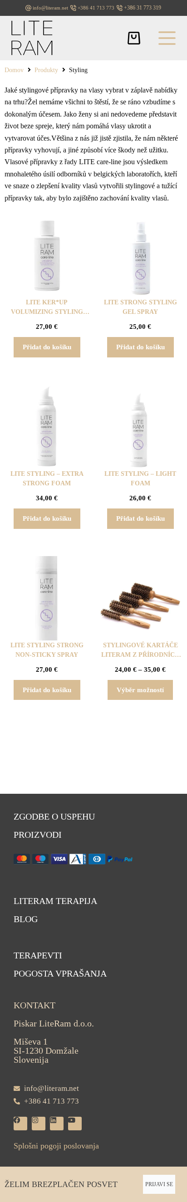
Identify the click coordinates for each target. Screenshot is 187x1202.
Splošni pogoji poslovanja (56, 1145)
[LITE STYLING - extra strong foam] (47, 427)
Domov (14, 70)
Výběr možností (140, 690)
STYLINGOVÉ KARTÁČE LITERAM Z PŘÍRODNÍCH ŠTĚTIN (140, 655)
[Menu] (167, 38)
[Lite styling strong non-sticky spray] (47, 598)
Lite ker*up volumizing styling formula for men (47, 312)
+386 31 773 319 (142, 8)
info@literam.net (50, 7)
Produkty (46, 70)
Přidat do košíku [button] (47, 347)
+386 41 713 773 (96, 7)
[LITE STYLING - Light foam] (140, 427)
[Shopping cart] (134, 38)
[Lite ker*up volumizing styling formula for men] (47, 255)
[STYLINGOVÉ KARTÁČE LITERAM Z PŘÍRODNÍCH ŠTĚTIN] (140, 598)
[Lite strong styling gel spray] (140, 255)
